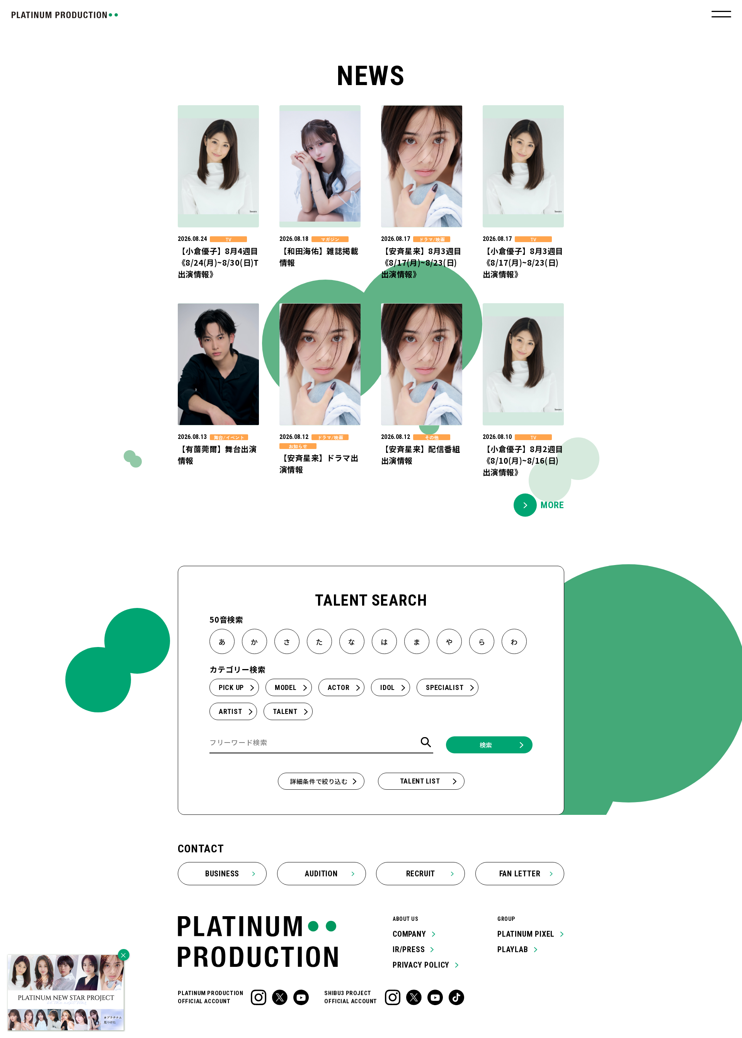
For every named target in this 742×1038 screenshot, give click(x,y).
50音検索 (226, 619)
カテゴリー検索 (237, 669)
